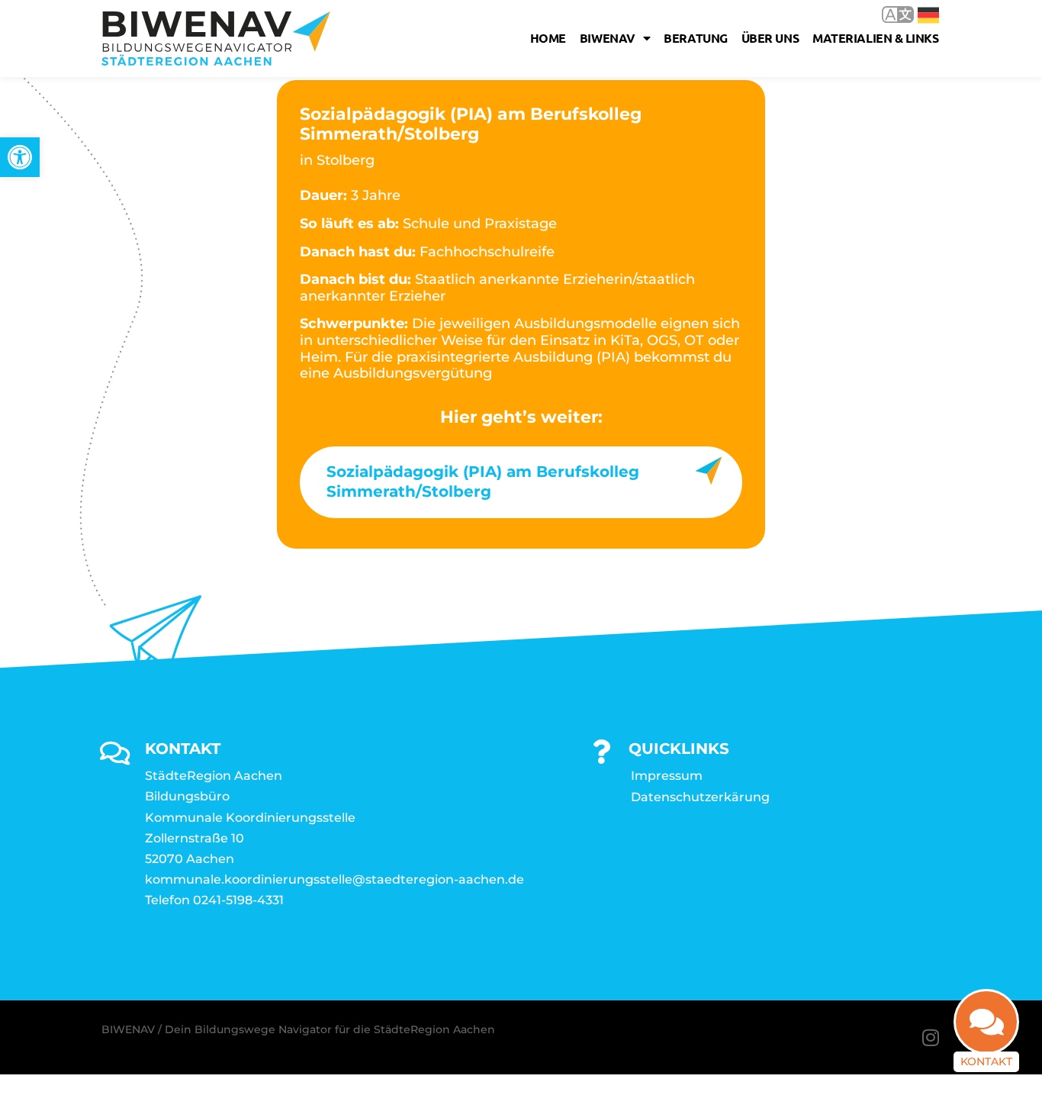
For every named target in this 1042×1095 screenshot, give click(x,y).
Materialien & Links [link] (875, 38)
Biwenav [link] (607, 38)
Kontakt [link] (986, 1061)
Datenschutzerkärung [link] (700, 797)
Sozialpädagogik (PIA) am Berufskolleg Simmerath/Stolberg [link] (482, 481)
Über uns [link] (770, 38)
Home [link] (548, 38)
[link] (20, 157)
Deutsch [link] (917, 14)
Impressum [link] (667, 775)
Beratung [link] (695, 38)
